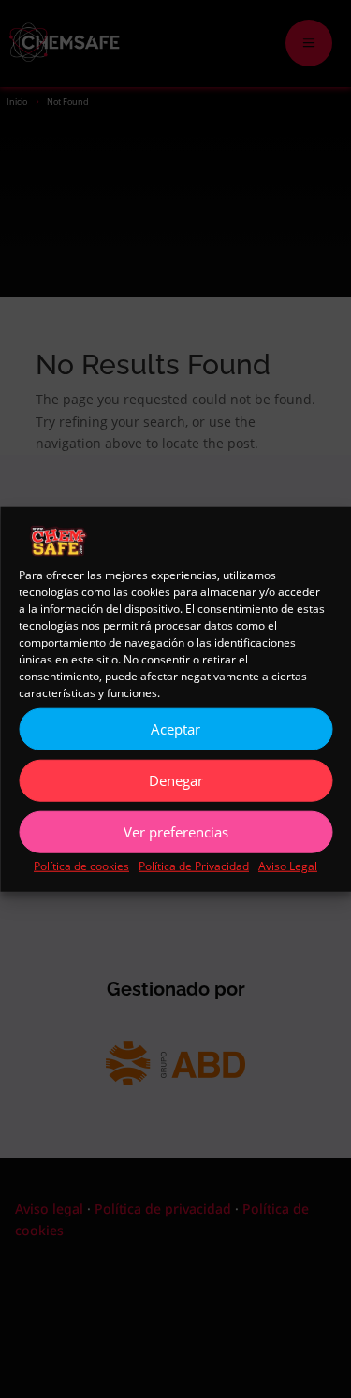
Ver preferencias (176, 832)
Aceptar (175, 729)
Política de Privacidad (194, 865)
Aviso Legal (287, 865)
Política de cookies (81, 865)
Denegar (176, 780)
